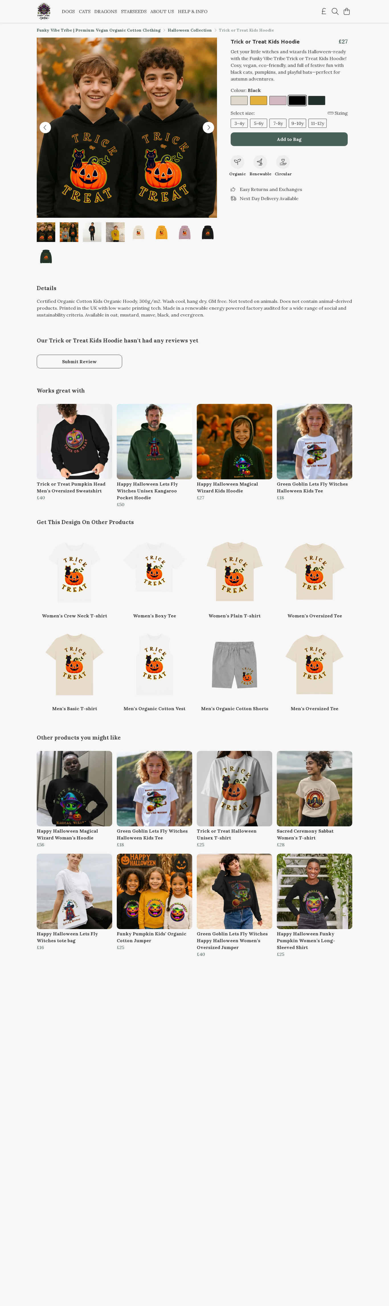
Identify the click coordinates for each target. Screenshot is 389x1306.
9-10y (297, 123)
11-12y (317, 123)
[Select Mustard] (258, 100)
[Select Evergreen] (316, 100)
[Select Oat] (239, 100)
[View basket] (346, 11)
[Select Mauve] (277, 100)
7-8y (278, 123)
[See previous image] (45, 127)
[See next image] (208, 127)
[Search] (335, 11)
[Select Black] (297, 100)
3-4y (239, 123)
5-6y (258, 123)
